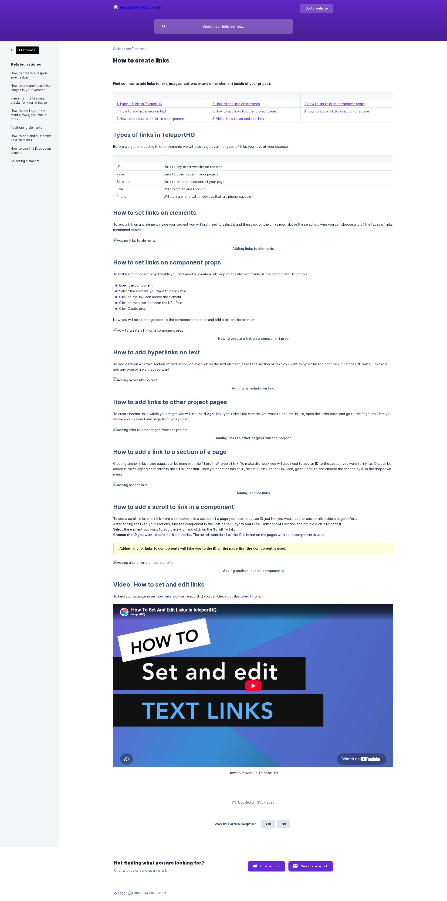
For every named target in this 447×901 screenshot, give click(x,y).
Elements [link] (139, 49)
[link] (25, 50)
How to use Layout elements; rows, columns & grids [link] (29, 115)
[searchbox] (223, 26)
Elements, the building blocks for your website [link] (29, 100)
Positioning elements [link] (26, 127)
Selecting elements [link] (25, 161)
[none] (138, 8)
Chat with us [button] (269, 866)
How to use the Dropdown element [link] (31, 151)
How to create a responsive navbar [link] (29, 75)
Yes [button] (268, 823)
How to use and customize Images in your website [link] (31, 88)
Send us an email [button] (314, 866)
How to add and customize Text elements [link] (31, 138)
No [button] (284, 823)
